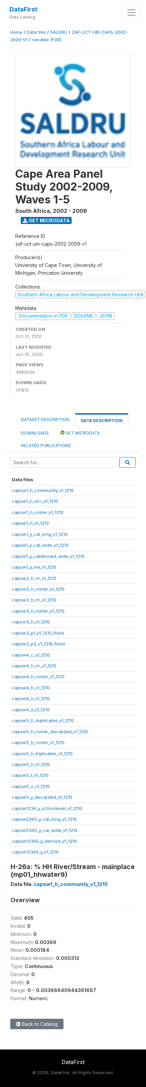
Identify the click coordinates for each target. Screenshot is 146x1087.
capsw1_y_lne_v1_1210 (34, 567)
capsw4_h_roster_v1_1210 (38, 676)
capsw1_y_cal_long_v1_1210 (40, 534)
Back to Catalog (39, 1024)
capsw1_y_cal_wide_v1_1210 (40, 545)
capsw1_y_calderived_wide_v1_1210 (48, 556)
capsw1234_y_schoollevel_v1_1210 (47, 808)
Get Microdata (49, 220)
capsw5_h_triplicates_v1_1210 (42, 753)
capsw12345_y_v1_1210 (35, 852)
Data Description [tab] (102, 420)
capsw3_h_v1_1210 (31, 621)
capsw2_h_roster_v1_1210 (38, 589)
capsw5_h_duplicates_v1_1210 (43, 720)
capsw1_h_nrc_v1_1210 (35, 501)
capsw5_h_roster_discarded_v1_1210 (50, 731)
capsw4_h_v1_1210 (31, 687)
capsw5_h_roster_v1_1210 (38, 742)
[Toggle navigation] (131, 12)
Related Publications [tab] (46, 445)
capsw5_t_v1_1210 (30, 775)
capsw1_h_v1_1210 (30, 523)
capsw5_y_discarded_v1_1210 (42, 797)
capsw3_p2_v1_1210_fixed (38, 643)
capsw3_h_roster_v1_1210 (38, 611)
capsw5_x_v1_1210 (31, 786)
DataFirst (23, 9)
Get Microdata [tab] (82, 433)
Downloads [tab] (35, 433)
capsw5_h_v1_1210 (31, 764)
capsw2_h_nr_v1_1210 (34, 578)
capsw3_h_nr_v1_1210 (34, 599)
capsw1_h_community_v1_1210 (43, 490)
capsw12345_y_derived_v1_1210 (44, 841)
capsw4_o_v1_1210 (31, 698)
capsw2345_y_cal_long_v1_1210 (44, 819)
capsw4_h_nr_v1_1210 (34, 665)
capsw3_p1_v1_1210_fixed (38, 633)
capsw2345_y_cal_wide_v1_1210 (45, 830)
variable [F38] (46, 39)
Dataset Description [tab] (45, 419)
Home (16, 32)
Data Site (36, 32)
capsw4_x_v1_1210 (31, 709)
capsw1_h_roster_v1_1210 (37, 512)
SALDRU (58, 32)
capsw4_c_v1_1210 (31, 655)
